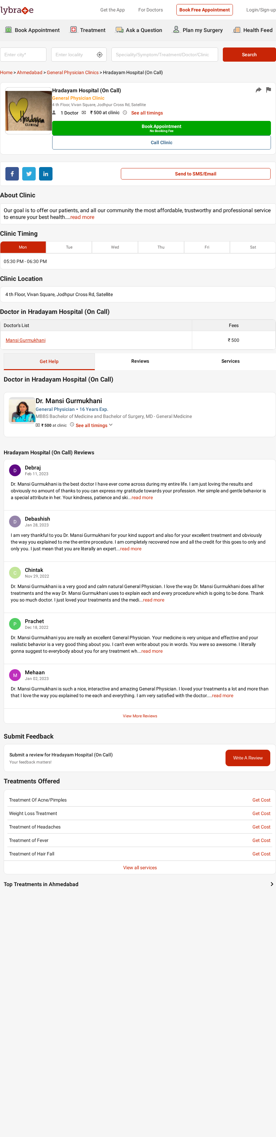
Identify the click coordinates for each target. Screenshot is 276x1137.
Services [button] (230, 361)
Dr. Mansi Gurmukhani (69, 401)
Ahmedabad (29, 72)
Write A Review (248, 757)
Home (6, 72)
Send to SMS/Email (195, 173)
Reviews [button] (140, 361)
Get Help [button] (49, 361)
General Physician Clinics (73, 72)
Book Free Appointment (204, 9)
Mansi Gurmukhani (25, 340)
